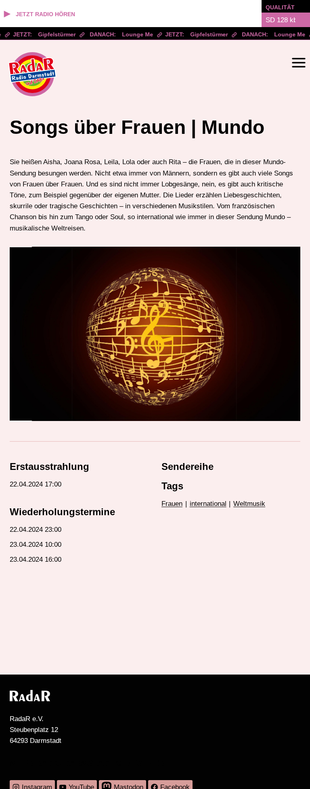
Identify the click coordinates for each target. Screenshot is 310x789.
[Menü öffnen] (298, 62)
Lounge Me (133, 34)
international (208, 504)
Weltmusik (249, 504)
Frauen (171, 504)
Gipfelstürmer (53, 34)
